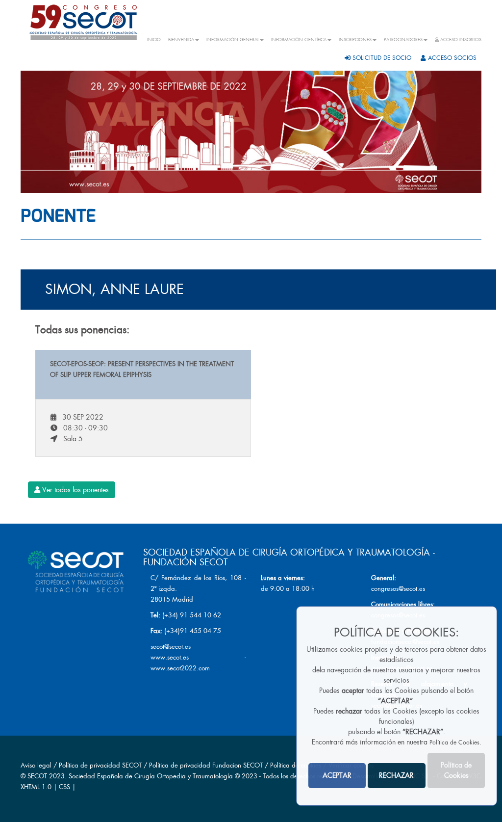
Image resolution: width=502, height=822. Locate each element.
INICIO (154, 40)
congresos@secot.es (398, 588)
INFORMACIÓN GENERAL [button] (232, 40)
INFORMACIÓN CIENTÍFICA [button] (298, 40)
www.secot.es (170, 657)
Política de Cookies (454, 742)
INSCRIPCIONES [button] (355, 40)
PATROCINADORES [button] (403, 40)
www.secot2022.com (180, 668)
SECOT (37, 776)
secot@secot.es (171, 646)
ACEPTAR (337, 775)
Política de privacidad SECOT (100, 765)
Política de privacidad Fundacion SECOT (206, 765)
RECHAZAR (396, 775)
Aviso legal (36, 765)
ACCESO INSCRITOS (460, 40)
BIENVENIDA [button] (181, 40)
